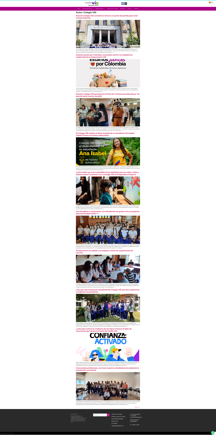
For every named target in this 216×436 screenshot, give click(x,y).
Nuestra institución (87, 8)
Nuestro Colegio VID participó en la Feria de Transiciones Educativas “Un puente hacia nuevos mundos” (108, 95)
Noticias (129, 8)
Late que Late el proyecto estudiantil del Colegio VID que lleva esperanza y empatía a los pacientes (108, 291)
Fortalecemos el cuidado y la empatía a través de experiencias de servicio (104, 251)
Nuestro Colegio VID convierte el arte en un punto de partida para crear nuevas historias (107, 17)
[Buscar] (108, 415)
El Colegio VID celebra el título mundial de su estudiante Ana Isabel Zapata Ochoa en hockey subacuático (105, 134)
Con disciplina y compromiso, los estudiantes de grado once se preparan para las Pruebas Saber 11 (108, 212)
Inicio (79, 8)
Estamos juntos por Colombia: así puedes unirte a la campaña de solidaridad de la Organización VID (104, 56)
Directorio (122, 8)
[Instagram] (125, 3)
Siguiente (137, 407)
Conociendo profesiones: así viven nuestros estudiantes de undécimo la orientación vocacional (107, 369)
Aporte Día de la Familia (112, 8)
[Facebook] (122, 3)
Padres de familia (99, 8)
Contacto (136, 8)
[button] (212, 432)
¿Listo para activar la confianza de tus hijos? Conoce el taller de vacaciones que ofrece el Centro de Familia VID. (104, 330)
